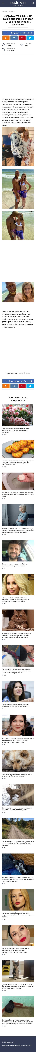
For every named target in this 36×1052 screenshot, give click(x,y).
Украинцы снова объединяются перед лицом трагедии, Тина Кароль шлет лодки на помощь (18, 915)
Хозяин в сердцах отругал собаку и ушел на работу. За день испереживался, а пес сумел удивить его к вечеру (18, 879)
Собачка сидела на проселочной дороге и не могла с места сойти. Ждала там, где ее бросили (18, 843)
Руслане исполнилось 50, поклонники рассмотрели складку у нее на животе (15, 705)
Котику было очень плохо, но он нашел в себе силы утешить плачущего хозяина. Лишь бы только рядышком (16, 671)
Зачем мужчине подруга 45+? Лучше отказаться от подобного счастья (15, 565)
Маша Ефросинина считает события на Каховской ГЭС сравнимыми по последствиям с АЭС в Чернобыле (15, 950)
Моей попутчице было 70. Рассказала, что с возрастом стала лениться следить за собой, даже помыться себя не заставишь (18, 530)
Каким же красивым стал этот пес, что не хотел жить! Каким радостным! (17, 775)
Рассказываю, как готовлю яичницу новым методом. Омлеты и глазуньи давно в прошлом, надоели (18, 462)
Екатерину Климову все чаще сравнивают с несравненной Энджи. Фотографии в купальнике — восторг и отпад (18, 740)
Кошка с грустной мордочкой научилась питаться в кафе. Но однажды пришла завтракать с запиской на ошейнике (16, 635)
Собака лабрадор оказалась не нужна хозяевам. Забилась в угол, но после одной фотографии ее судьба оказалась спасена (17, 1021)
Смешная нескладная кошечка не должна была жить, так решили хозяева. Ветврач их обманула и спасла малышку (17, 986)
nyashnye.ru (18, 2)
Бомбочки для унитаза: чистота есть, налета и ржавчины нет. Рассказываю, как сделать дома (18, 494)
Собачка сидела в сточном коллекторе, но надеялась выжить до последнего (17, 809)
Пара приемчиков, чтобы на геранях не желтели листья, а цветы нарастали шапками (16, 430)
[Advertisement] (18, 77)
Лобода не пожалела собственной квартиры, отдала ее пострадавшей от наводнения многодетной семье (15, 599)
